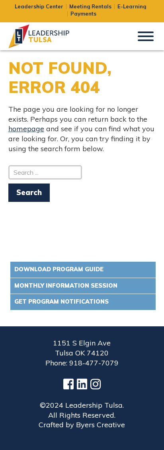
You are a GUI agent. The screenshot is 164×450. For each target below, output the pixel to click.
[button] (146, 35)
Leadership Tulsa (48, 36)
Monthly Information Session (65, 285)
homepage (26, 128)
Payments (83, 13)
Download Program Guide (58, 269)
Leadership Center (39, 6)
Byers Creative (100, 424)
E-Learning (131, 6)
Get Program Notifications (61, 301)
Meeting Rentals (90, 6)
